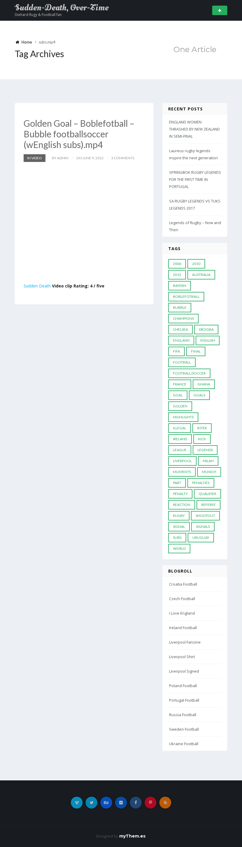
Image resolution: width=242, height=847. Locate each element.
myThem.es (132, 836)
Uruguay (200, 537)
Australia (201, 274)
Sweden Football (184, 729)
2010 (196, 263)
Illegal (179, 428)
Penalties (201, 482)
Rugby (179, 515)
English (207, 340)
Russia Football (182, 714)
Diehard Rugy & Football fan (38, 14)
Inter (202, 428)
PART (177, 482)
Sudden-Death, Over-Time (62, 7)
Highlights (183, 417)
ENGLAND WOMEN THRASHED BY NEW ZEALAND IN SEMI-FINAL (194, 129)
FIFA (176, 351)
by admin (60, 158)
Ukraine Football (183, 743)
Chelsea (180, 329)
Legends (205, 450)
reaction (181, 504)
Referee (208, 504)
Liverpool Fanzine (185, 642)
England (181, 340)
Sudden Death (37, 286)
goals (199, 395)
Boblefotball (186, 296)
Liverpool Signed (184, 671)
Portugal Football (184, 700)
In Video (34, 158)
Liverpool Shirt (182, 656)
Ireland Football (183, 627)
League (180, 450)
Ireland (180, 439)
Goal (178, 395)
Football (182, 362)
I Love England (182, 613)
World (179, 548)
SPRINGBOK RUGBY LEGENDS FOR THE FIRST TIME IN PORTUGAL (195, 179)
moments (182, 472)
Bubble (180, 307)
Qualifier (207, 493)
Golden (180, 406)
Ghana (203, 384)
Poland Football (183, 685)
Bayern (179, 285)
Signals (203, 526)
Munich (209, 472)
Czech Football (182, 598)
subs (177, 537)
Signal (179, 526)
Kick (202, 439)
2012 (177, 274)
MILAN (208, 461)
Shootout (205, 515)
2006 (177, 263)
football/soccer (189, 373)
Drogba (206, 329)
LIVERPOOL (182, 461)
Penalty (180, 493)
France (180, 384)
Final (196, 351)
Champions (183, 318)
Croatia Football (183, 584)
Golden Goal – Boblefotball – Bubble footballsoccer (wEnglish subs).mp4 (79, 134)
